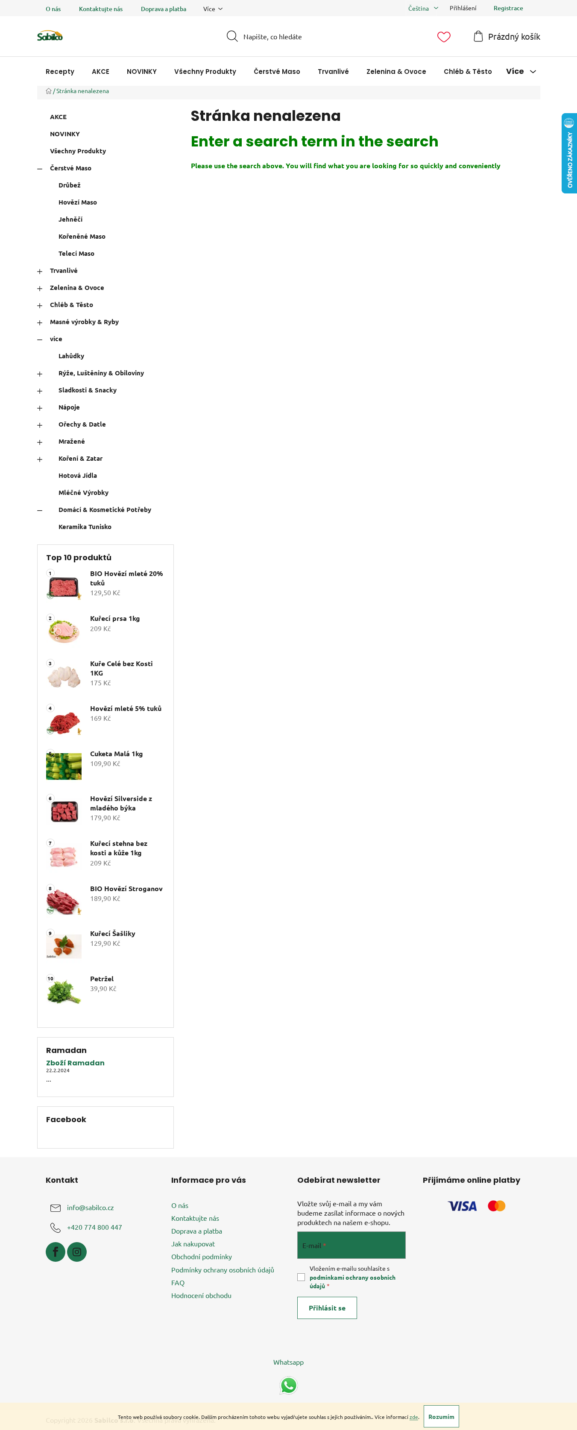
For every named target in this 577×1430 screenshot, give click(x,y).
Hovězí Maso (78, 202)
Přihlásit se (327, 1307)
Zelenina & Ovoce (77, 287)
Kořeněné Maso (82, 236)
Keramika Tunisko (85, 526)
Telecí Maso (76, 253)
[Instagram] (77, 1252)
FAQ (178, 1282)
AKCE (58, 116)
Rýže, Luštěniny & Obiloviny (101, 372)
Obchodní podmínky (201, 1256)
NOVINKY (65, 133)
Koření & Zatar (81, 458)
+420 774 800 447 (94, 1226)
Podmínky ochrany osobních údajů (222, 1269)
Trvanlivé (64, 270)
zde (414, 1416)
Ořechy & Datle (82, 424)
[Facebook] (55, 1252)
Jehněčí (70, 219)
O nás (53, 9)
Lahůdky (71, 355)
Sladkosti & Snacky (88, 390)
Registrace (508, 8)
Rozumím (441, 1416)
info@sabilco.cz (90, 1207)
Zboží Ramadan (75, 1063)
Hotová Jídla (78, 475)
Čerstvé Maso (70, 168)
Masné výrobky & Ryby (84, 321)
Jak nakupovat (193, 1243)
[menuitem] (60, 71)
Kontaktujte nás (101, 9)
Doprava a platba (163, 9)
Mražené (72, 441)
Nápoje (69, 407)
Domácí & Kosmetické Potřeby (105, 509)
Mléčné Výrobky (83, 492)
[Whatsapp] (288, 1384)
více (56, 338)
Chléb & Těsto (71, 304)
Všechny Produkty (78, 150)
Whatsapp (288, 1361)
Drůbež (70, 185)
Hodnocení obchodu (201, 1295)
